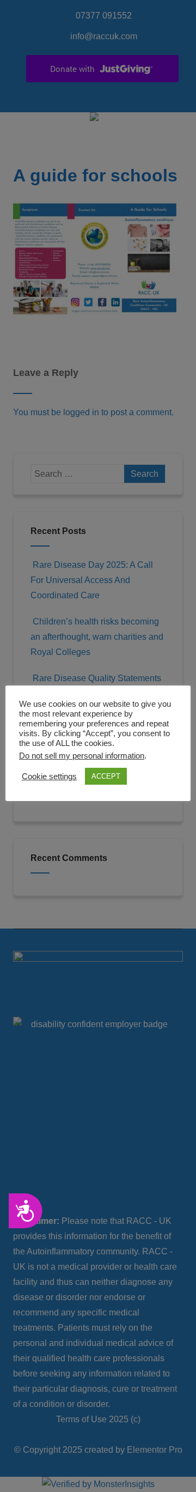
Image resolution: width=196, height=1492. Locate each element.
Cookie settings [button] (49, 776)
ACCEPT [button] (105, 776)
